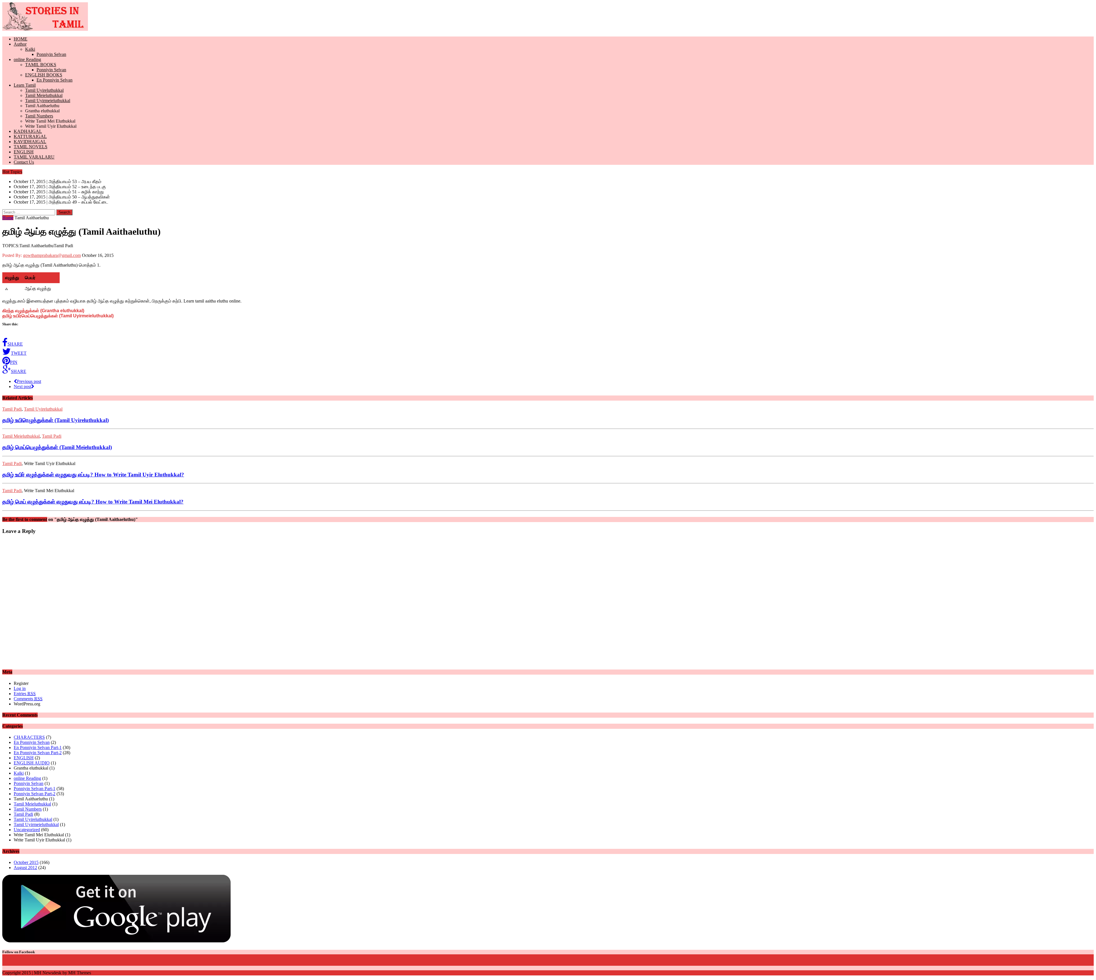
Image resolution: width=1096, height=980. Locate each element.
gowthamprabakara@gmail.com (52, 255)
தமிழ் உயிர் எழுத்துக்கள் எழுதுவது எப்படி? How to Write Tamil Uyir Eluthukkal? (93, 475)
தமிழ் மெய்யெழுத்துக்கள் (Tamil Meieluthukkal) (57, 447)
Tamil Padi (12, 409)
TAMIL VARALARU (34, 157)
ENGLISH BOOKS (43, 74)
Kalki (30, 49)
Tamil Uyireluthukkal (44, 90)
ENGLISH (24, 151)
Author (20, 44)
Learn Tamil (25, 85)
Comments (28, 698)
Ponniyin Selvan (51, 54)
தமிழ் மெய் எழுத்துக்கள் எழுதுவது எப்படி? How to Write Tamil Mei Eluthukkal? (93, 502)
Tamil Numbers (39, 115)
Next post (22, 386)
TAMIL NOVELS (30, 146)
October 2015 (26, 862)
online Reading (27, 59)
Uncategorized (27, 829)
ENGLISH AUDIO (32, 762)
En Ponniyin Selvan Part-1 (38, 747)
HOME (20, 38)
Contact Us (24, 162)
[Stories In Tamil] (548, 17)
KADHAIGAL (28, 131)
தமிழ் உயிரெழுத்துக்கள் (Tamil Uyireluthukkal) (55, 420)
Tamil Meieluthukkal (44, 95)
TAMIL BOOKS (40, 64)
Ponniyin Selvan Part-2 (34, 793)
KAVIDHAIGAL (30, 141)
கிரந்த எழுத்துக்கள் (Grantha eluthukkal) (43, 310)
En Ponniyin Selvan (54, 80)
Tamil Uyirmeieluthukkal (47, 100)
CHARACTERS (29, 737)
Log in (20, 688)
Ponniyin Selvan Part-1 (34, 788)
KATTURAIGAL (30, 136)
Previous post (29, 381)
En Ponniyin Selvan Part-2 (38, 752)
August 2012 (25, 867)
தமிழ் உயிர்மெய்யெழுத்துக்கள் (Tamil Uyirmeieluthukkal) (58, 315)
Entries (25, 693)
